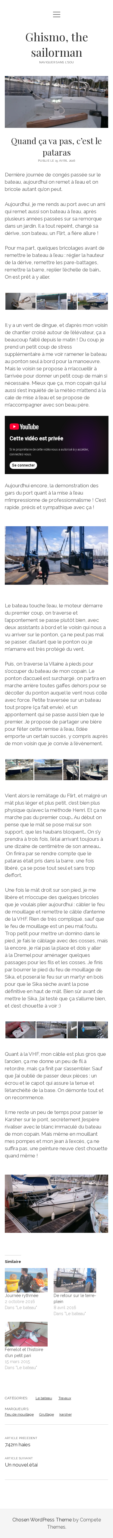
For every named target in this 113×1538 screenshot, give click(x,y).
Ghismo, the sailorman (56, 44)
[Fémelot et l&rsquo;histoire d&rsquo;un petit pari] (26, 1334)
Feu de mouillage (19, 1414)
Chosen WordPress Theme (42, 1520)
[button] (20, 301)
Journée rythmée (21, 1295)
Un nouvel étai (21, 1465)
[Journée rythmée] (26, 1280)
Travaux (64, 1398)
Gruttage (46, 1414)
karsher (65, 1414)
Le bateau (44, 1398)
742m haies (17, 1444)
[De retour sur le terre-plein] (75, 1280)
